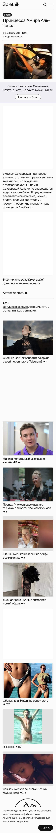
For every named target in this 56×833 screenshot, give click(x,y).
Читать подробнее (18, 821)
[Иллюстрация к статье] (28, 61)
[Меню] (51, 4)
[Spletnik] (11, 4)
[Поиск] (45, 4)
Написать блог (28, 97)
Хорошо (45, 827)
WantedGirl (19, 293)
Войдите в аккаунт (15, 307)
